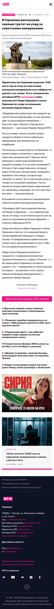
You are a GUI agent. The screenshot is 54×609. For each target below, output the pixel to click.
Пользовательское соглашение (16, 484)
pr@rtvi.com (24, 529)
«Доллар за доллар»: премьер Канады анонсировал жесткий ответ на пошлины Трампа (25, 356)
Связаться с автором (27, 288)
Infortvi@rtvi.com (32, 523)
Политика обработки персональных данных (21, 487)
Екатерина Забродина (27, 285)
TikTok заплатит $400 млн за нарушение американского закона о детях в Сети (26, 457)
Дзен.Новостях (14, 548)
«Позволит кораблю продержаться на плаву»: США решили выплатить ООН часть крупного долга (26, 323)
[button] (51, 4)
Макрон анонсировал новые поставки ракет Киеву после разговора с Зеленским (26, 366)
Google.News (10, 551)
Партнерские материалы (14, 536)
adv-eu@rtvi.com (25, 532)
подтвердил (27, 96)
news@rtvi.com (25, 526)
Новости (22, 15)
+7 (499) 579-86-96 (15, 519)
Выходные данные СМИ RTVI (14, 480)
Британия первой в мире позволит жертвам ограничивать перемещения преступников (23, 311)
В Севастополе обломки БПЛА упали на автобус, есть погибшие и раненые (25, 345)
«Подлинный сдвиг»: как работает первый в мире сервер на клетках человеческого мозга (22, 334)
